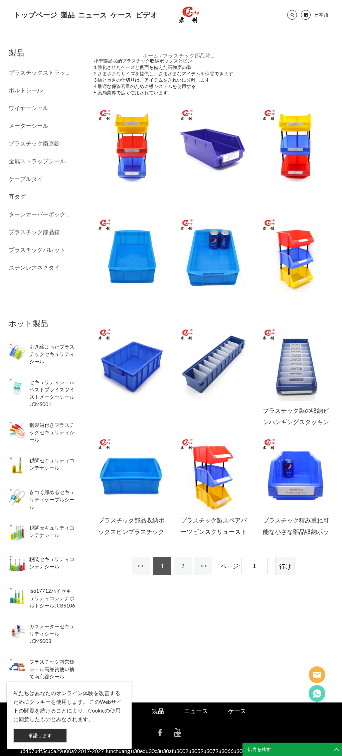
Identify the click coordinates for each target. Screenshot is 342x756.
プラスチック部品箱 (34, 231)
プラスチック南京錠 (34, 143)
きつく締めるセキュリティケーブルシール (51, 499)
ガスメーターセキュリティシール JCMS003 (51, 633)
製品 (68, 14)
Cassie (317, 693)
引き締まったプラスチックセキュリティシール (51, 354)
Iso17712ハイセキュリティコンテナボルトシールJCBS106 (52, 598)
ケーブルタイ (26, 178)
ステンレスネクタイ (34, 267)
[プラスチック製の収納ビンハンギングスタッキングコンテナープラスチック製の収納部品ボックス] (295, 363)
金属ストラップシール (37, 161)
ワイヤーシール (28, 107)
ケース (121, 14)
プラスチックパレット (37, 249)
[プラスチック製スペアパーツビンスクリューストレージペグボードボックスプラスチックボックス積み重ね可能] (213, 473)
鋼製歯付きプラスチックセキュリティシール (51, 432)
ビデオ (147, 14)
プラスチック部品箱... (188, 55)
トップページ (35, 14)
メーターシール (28, 125)
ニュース (92, 14)
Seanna (317, 674)
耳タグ (17, 196)
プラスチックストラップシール (39, 72)
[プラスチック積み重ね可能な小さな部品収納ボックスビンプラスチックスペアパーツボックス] (295, 473)
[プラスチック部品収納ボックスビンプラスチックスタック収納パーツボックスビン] (131, 473)
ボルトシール (26, 90)
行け (285, 566)
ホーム (151, 55)
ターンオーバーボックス (39, 214)
